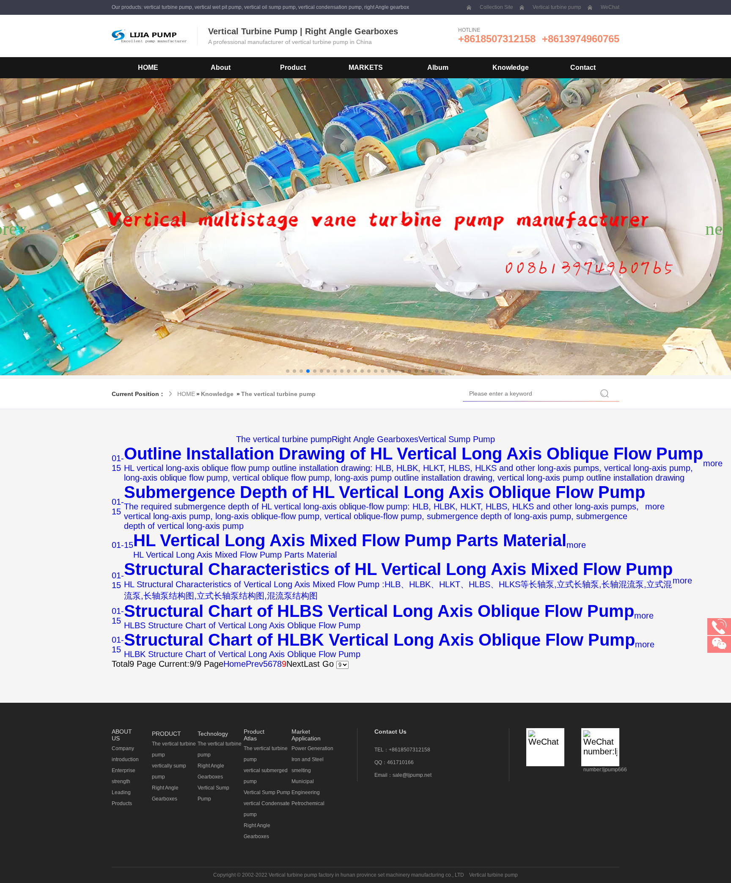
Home (234, 663)
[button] (287, 371)
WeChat (610, 7)
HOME (148, 67)
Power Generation (312, 748)
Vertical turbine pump (557, 7)
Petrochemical (307, 803)
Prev (254, 663)
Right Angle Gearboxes (375, 439)
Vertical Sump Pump (456, 439)
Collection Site (496, 7)
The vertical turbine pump (278, 394)
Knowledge (217, 394)
